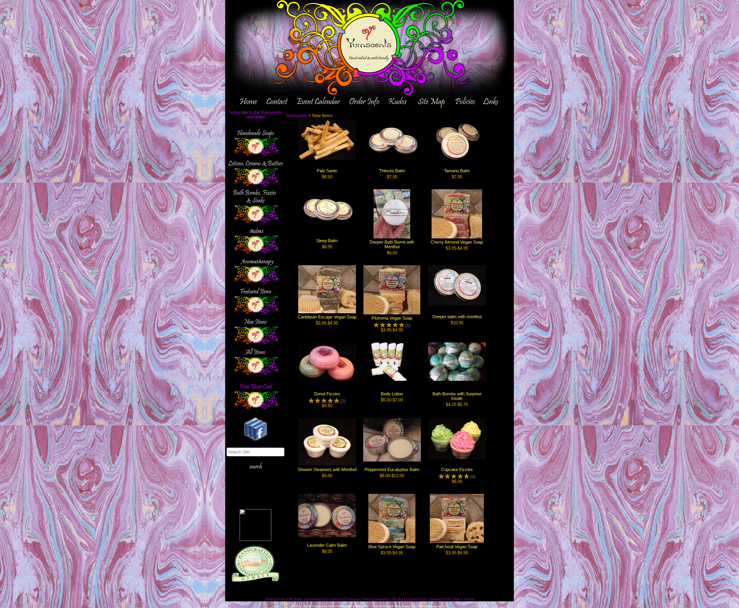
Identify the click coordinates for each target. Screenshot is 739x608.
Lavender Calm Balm (327, 545)
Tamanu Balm (457, 170)
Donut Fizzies (327, 394)
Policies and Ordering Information (366, 598)
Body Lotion (392, 394)
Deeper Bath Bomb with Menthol (392, 244)
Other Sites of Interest (459, 598)
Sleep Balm (327, 240)
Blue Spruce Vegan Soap (391, 546)
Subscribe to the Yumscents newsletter (255, 114)
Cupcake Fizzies (457, 469)
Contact (281, 598)
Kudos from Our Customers (424, 598)
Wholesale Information (303, 598)
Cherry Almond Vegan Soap (457, 242)
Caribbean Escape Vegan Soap (327, 317)
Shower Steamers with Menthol (327, 469)
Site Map (397, 598)
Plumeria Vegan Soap (392, 318)
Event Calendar (331, 598)
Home (269, 598)
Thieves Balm (392, 170)
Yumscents (296, 115)
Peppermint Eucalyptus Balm (392, 469)
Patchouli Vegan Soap (456, 546)
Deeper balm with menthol (457, 316)
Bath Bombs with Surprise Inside (457, 396)
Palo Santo (327, 170)
